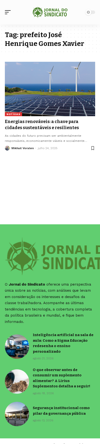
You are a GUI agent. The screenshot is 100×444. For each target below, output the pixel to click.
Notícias (13, 114)
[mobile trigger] (9, 12)
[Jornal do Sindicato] (50, 12)
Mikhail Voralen (22, 148)
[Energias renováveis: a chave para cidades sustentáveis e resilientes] (50, 89)
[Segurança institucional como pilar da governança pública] (17, 414)
